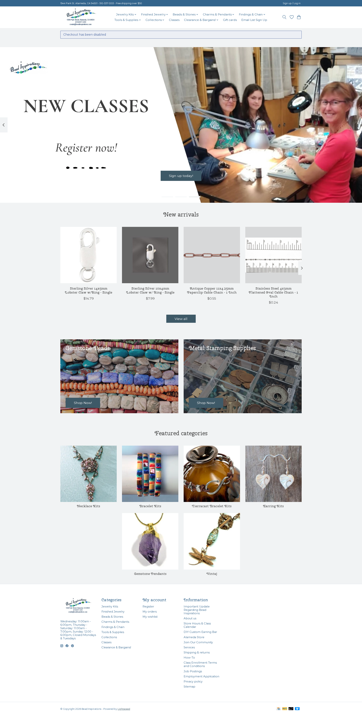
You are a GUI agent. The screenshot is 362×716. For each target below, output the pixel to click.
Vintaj (211, 573)
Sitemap (189, 686)
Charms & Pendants (115, 621)
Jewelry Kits (109, 606)
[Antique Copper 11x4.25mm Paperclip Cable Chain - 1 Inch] (212, 255)
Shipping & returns (197, 652)
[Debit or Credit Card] (290, 709)
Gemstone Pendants (150, 573)
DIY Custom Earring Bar (200, 632)
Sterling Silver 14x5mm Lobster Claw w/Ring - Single (88, 290)
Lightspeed (124, 709)
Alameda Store (194, 637)
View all (181, 319)
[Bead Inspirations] (81, 17)
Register (148, 606)
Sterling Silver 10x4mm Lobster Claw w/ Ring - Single (150, 290)
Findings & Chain (112, 627)
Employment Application (201, 676)
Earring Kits (273, 506)
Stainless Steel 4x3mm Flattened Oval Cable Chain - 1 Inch (273, 292)
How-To (189, 657)
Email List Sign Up (254, 20)
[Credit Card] (278, 709)
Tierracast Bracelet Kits (212, 506)
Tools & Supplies (112, 632)
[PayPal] (284, 709)
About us (190, 618)
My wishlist (150, 616)
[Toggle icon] (284, 17)
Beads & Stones (112, 616)
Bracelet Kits (150, 506)
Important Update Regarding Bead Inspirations (197, 610)
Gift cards (230, 20)
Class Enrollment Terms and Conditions (200, 664)
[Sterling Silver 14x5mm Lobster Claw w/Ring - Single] (88, 255)
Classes (174, 20)
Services (189, 647)
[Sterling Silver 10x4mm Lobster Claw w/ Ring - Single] (150, 255)
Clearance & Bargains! (116, 647)
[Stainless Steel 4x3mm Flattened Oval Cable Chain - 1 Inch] (273, 255)
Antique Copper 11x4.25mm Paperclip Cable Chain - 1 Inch (212, 290)
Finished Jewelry (112, 611)
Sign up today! (181, 176)
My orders (150, 611)
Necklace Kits (88, 506)
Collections (109, 637)
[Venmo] (297, 709)
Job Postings (193, 671)
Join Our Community (198, 642)
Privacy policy (193, 681)
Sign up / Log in (292, 3)
